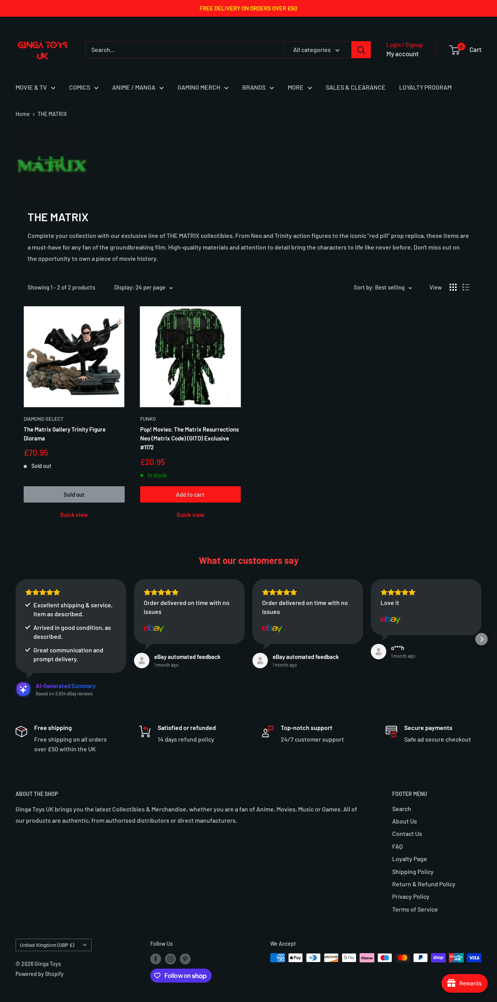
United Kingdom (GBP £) (47, 944)
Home (23, 114)
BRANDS (254, 87)
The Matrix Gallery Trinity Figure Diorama (65, 434)
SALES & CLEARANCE (356, 87)
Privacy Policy (410, 896)
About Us (404, 821)
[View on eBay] (154, 628)
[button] (15, 639)
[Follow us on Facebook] (155, 958)
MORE (296, 87)
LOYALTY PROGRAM (425, 87)
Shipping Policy (413, 871)
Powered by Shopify (40, 974)
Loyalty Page (409, 858)
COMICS (79, 87)
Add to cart (190, 494)
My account (402, 53)
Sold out (74, 494)
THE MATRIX (52, 114)
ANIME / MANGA (133, 87)
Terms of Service (415, 909)
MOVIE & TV (31, 87)
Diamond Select (43, 419)
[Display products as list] (465, 287)
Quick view (74, 514)
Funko (148, 419)
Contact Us (407, 833)
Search (401, 808)
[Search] (361, 49)
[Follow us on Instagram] (170, 958)
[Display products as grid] (453, 287)
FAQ (397, 846)
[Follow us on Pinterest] (185, 958)
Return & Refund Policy (423, 884)
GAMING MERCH (198, 87)
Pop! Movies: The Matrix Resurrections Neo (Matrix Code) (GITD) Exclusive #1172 (189, 438)
